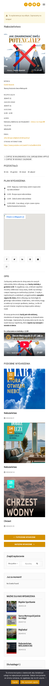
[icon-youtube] (30, 4)
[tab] (24, 276)
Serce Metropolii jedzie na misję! (29, 617)
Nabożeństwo (10, 413)
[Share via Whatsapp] (6, 266)
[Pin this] (30, 259)
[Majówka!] (11, 634)
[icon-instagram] (34, 4)
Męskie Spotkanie (26, 602)
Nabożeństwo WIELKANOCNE (25, 644)
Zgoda (15, 682)
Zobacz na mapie (37, 122)
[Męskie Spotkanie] (11, 606)
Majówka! (22, 629)
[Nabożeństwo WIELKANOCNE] (11, 648)
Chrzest (7, 521)
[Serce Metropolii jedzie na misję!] (11, 620)
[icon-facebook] (26, 4)
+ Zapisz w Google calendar (18, 159)
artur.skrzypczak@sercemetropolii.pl (17, 138)
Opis (6, 276)
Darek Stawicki (9, 85)
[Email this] (38, 259)
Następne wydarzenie (23, 544)
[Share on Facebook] (6, 259)
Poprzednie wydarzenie (25, 537)
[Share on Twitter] (14, 259)
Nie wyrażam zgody (30, 682)
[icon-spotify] (38, 4)
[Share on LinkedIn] (22, 259)
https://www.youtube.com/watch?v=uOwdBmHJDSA (22, 145)
